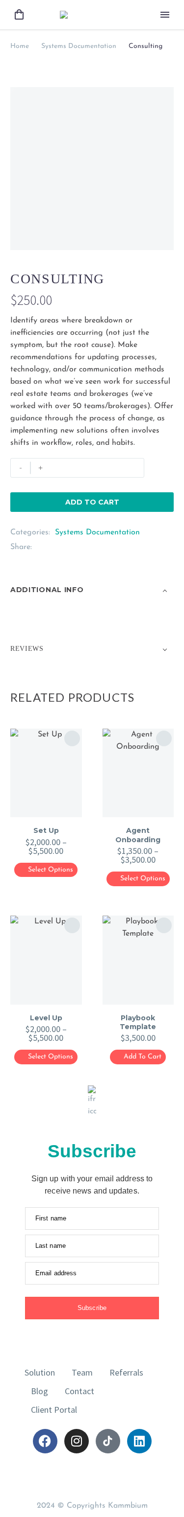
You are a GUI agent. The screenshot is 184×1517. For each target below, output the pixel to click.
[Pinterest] (68, 547)
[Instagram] (76, 1441)
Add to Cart (92, 502)
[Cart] (19, 15)
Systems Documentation (78, 46)
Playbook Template (138, 1022)
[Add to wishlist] (164, 468)
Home (19, 46)
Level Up (46, 1017)
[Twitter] (54, 547)
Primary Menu (165, 14)
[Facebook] (39, 547)
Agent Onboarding (137, 835)
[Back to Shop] (159, 277)
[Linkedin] (139, 1441)
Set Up (46, 830)
